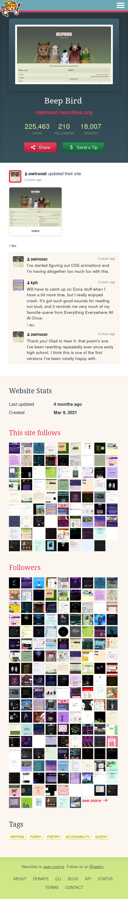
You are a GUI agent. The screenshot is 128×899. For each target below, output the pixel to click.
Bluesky (97, 866)
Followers (24, 567)
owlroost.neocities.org (64, 112)
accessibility (77, 836)
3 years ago (33, 179)
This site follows (34, 433)
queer (101, 836)
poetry (53, 836)
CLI (58, 878)
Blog (73, 878)
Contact (74, 887)
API (88, 878)
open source (53, 866)
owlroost (37, 173)
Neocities (30, 866)
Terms (52, 887)
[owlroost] (15, 176)
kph (34, 282)
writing (17, 836)
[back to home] (11, 8)
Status (105, 878)
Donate (41, 878)
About (19, 878)
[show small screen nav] (120, 5)
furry (35, 836)
